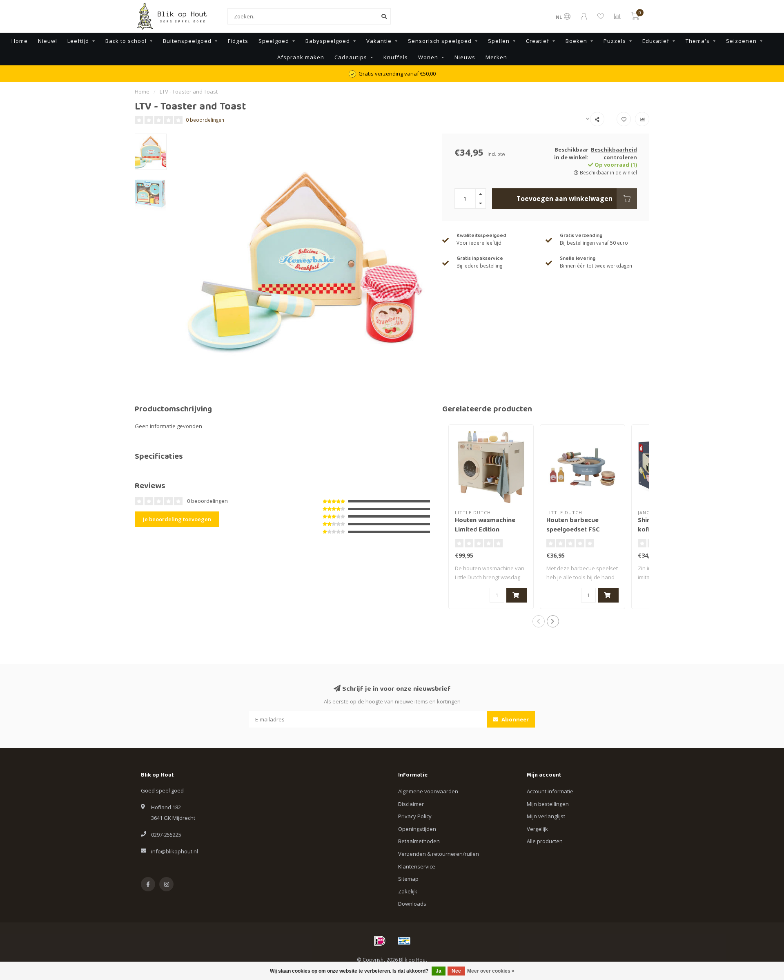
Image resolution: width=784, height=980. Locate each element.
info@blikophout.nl (174, 851)
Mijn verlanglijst (546, 816)
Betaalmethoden (419, 841)
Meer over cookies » (490, 971)
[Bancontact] (404, 941)
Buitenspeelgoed (187, 41)
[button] (538, 621)
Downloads (412, 903)
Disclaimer (411, 804)
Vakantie (379, 41)
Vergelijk (537, 829)
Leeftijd (78, 41)
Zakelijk (407, 891)
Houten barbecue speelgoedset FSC (573, 525)
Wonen (428, 57)
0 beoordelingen (205, 119)
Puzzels (615, 41)
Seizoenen (741, 41)
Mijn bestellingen (548, 804)
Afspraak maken (300, 57)
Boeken (576, 41)
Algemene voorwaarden (428, 791)
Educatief (655, 41)
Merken (496, 57)
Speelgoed (273, 41)
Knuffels (395, 57)
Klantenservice (416, 866)
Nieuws (464, 57)
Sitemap (408, 878)
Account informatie (550, 791)
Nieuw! (47, 41)
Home (19, 41)
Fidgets (238, 41)
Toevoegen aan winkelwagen (564, 198)
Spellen (499, 41)
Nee (456, 971)
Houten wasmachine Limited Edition (485, 525)
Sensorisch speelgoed (440, 41)
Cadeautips (350, 57)
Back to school (126, 41)
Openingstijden (417, 829)
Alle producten (545, 841)
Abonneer (514, 719)
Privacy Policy (415, 816)
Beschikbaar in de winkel (608, 172)
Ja (438, 971)
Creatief (537, 41)
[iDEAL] (380, 941)
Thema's (698, 41)
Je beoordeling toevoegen (177, 519)
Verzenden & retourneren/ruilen (438, 853)
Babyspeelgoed (327, 41)
